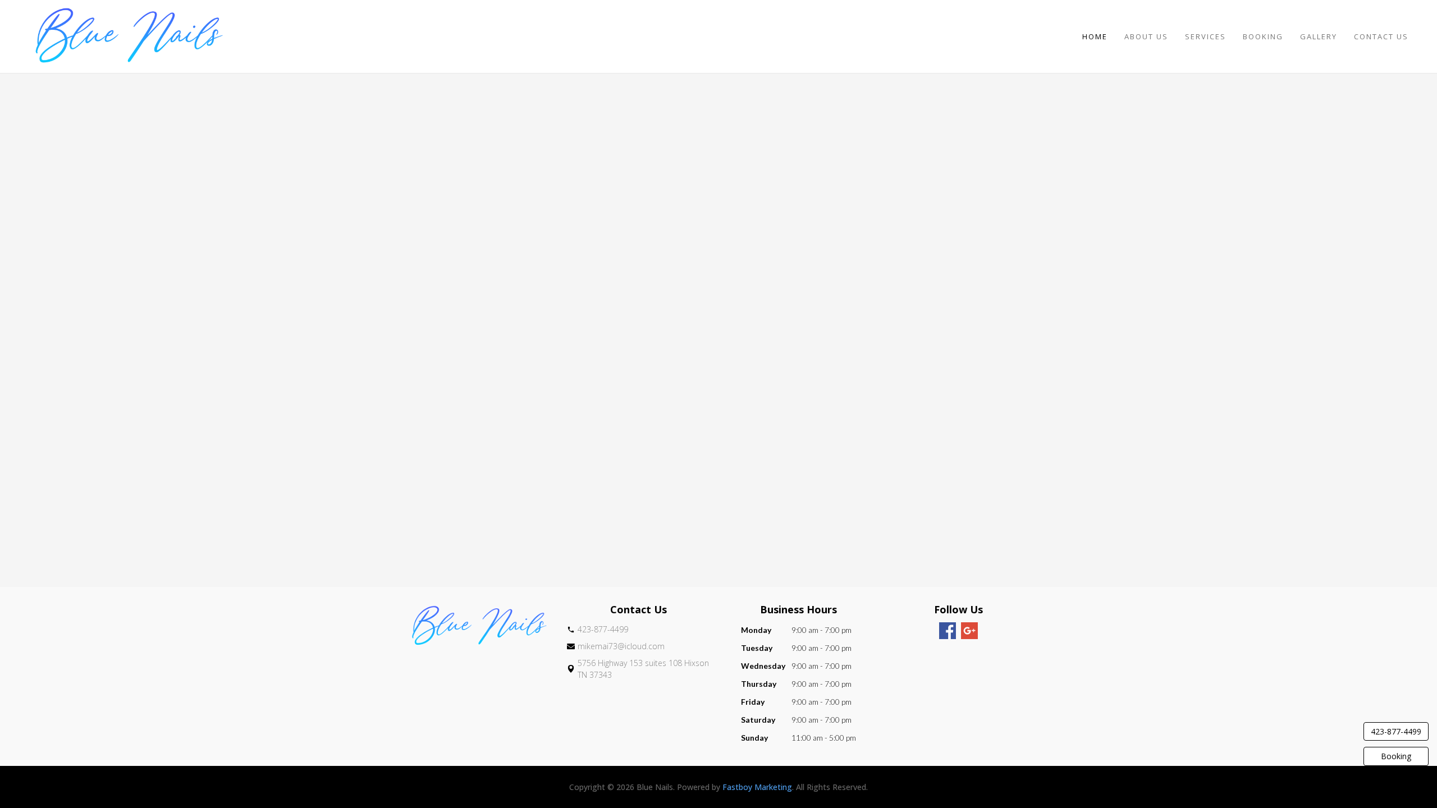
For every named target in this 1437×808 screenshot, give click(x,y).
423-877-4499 (1396, 731)
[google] (969, 630)
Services (1205, 36)
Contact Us (1381, 36)
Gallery (1318, 36)
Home (1095, 36)
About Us (1146, 36)
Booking (1263, 36)
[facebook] (947, 630)
